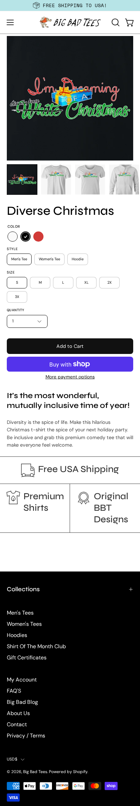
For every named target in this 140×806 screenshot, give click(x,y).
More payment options (70, 377)
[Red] (38, 236)
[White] (12, 236)
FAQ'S (14, 690)
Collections (23, 589)
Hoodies (17, 635)
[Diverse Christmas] (22, 179)
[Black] (25, 236)
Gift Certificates (27, 657)
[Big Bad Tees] (70, 22)
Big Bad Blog (22, 702)
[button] (115, 22)
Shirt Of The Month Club (36, 646)
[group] (70, 5)
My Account (22, 679)
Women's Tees (24, 623)
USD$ (12, 759)
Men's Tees (20, 612)
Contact (17, 724)
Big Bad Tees (35, 771)
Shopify (80, 771)
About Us (18, 713)
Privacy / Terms (26, 735)
